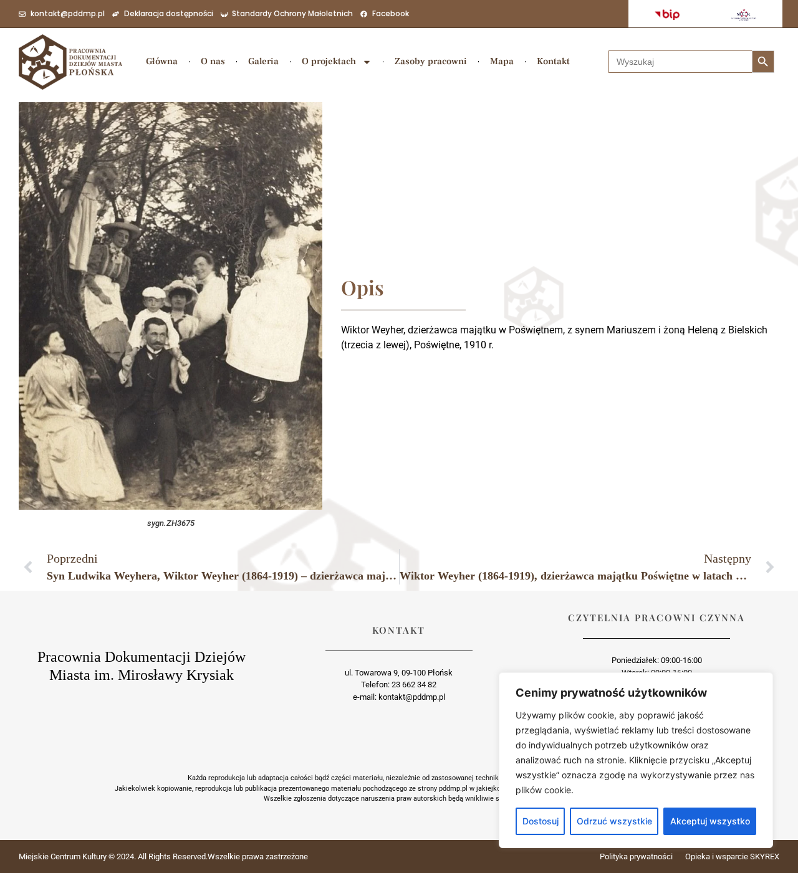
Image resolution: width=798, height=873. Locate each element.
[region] (636, 760)
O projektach (329, 61)
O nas (213, 61)
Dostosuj (540, 821)
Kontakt (553, 61)
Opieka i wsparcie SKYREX (732, 856)
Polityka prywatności (636, 856)
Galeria (263, 61)
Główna (162, 61)
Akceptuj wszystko (710, 821)
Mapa (502, 61)
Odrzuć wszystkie (614, 821)
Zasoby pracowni (431, 61)
